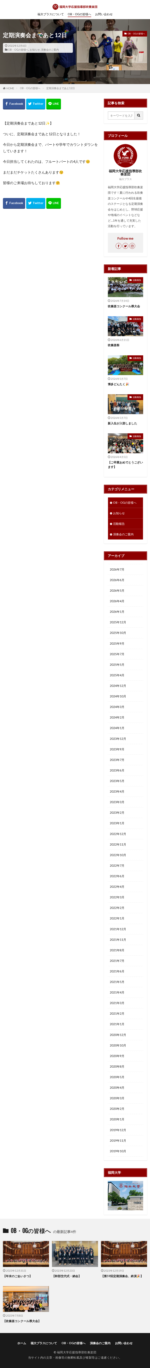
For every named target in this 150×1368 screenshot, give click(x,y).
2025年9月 (117, 643)
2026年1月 (117, 611)
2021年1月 (117, 1024)
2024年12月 (118, 685)
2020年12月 (118, 1035)
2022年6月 (117, 876)
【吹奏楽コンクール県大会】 (22, 1321)
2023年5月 (117, 781)
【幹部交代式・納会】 (66, 1276)
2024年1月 (117, 728)
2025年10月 (118, 632)
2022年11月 (118, 844)
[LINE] (53, 104)
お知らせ (35, 49)
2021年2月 (117, 1013)
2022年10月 (118, 855)
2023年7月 (117, 759)
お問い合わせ (104, 14)
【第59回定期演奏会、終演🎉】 (122, 1276)
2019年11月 (118, 1140)
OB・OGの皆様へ (79, 14)
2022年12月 (118, 834)
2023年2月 (117, 812)
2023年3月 (117, 802)
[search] (139, 115)
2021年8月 (117, 950)
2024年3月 (117, 707)
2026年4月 (117, 601)
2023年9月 (117, 749)
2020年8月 (117, 1066)
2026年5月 (117, 590)
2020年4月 (117, 1087)
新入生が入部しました (122, 423)
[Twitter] (35, 104)
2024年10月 (118, 696)
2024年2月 (117, 717)
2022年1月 (117, 918)
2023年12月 (118, 738)
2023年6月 (117, 770)
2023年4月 (117, 791)
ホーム (21, 1343)
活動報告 (137, 280)
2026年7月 (117, 569)
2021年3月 (117, 1003)
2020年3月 (117, 1098)
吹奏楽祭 (114, 345)
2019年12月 (118, 1130)
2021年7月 (117, 960)
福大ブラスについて (51, 14)
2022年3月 (117, 897)
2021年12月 (118, 929)
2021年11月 (118, 939)
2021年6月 (117, 971)
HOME (10, 88)
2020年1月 (117, 1119)
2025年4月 (117, 675)
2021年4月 (117, 992)
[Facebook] (14, 104)
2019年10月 (118, 1151)
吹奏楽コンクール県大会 (124, 306)
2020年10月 (118, 1045)
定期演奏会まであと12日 (60, 88)
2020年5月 (117, 1077)
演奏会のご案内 (50, 49)
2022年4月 (117, 886)
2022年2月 (117, 907)
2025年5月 (117, 664)
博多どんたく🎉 (118, 384)
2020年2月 (117, 1108)
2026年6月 (117, 580)
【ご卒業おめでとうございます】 (125, 464)
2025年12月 (118, 622)
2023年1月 (117, 823)
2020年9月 (117, 1056)
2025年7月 (117, 654)
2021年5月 (117, 982)
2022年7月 (117, 865)
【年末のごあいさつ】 (17, 1276)
